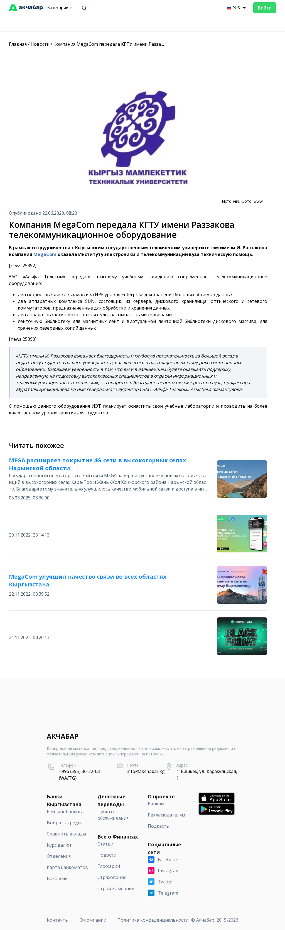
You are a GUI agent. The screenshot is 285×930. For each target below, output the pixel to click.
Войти (265, 8)
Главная (18, 44)
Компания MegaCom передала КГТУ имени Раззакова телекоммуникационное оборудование (156, 44)
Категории (57, 7)
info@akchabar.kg (146, 771)
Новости (40, 44)
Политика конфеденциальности (152, 920)
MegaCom (44, 254)
